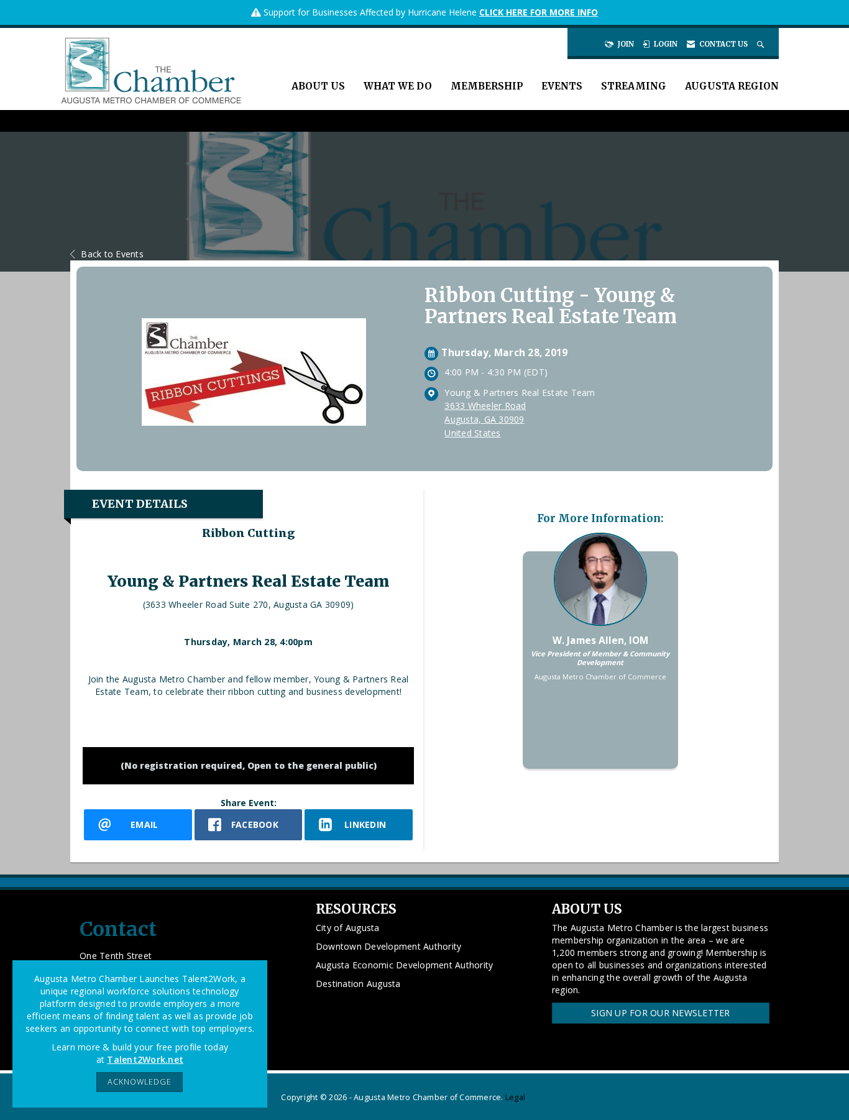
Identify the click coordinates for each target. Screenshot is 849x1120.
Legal (515, 1097)
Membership (487, 86)
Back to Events (112, 254)
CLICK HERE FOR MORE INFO (538, 12)
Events (561, 86)
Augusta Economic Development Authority (404, 965)
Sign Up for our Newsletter (660, 1013)
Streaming (633, 86)
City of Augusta (348, 928)
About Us (318, 86)
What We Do (398, 86)
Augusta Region (732, 86)
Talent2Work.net (145, 1059)
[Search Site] (761, 44)
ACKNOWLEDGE (140, 1081)
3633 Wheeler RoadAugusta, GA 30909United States (485, 419)
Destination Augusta (358, 983)
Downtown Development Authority (389, 946)
